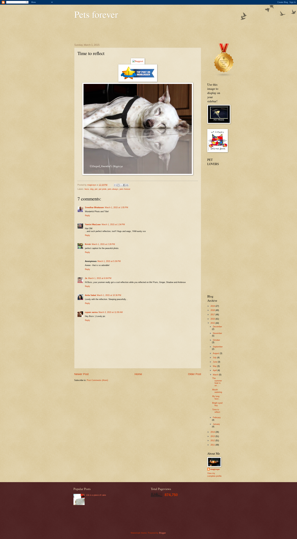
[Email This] (115, 185)
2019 (213, 306)
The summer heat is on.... (217, 381)
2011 (213, 445)
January (216, 424)
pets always (113, 189)
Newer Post (81, 374)
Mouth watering (217, 390)
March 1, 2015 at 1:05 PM (116, 207)
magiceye (215, 469)
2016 (213, 319)
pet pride (102, 189)
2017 (213, 314)
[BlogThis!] (118, 185)
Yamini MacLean (93, 224)
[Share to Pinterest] (127, 185)
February (217, 417)
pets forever (125, 189)
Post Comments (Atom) (97, 380)
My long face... (216, 397)
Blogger (162, 533)
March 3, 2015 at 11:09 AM (111, 312)
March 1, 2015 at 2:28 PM (103, 244)
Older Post (194, 374)
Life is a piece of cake (96, 495)
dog (91, 189)
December (217, 326)
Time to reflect (216, 410)
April (215, 370)
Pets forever (96, 14)
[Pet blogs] (224, 76)
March (216, 374)
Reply (87, 215)
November (217, 333)
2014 (213, 432)
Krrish (88, 244)
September (218, 347)
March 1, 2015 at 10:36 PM (109, 295)
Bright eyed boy (217, 404)
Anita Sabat (90, 295)
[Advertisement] (130, 31)
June (215, 362)
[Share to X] (121, 185)
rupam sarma (91, 312)
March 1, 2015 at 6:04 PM (99, 278)
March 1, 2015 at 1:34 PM (113, 224)
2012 (213, 440)
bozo (87, 189)
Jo (86, 278)
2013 (213, 436)
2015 (213, 323)
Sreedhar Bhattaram (94, 207)
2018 (213, 310)
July (215, 357)
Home (138, 374)
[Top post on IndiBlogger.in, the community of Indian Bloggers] (137, 81)
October (216, 340)
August (216, 353)
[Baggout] (138, 61)
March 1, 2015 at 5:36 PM (109, 261)
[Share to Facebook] (124, 185)
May (215, 366)
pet (96, 189)
